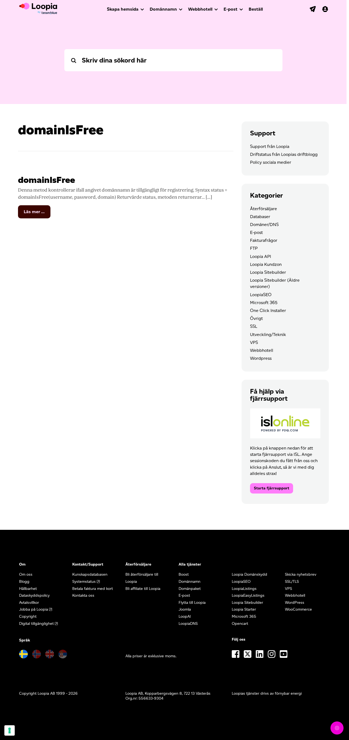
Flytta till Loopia (192, 602)
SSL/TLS (292, 581)
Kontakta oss (83, 595)
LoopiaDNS (188, 623)
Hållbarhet (28, 588)
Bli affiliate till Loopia (142, 588)
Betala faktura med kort (92, 588)
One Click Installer (268, 310)
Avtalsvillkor (29, 602)
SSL (253, 326)
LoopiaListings (244, 588)
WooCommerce (298, 609)
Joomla (185, 609)
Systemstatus (84, 581)
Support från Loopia (269, 146)
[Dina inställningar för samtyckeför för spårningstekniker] (9, 730)
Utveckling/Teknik (268, 334)
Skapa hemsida (123, 9)
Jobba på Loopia (33, 609)
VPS (254, 342)
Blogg (24, 581)
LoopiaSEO (261, 294)
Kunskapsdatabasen (89, 574)
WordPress (294, 602)
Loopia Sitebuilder (268, 272)
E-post (230, 9)
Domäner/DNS (264, 224)
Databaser (260, 216)
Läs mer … (37, 213)
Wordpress (261, 358)
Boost (184, 574)
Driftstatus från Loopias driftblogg (284, 154)
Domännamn (163, 9)
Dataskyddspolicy (34, 595)
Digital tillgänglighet (36, 623)
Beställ (256, 9)
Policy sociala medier (270, 162)
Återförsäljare (263, 208)
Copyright (28, 616)
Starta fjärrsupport (271, 488)
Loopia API (260, 256)
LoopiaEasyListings (248, 595)
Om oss (25, 574)
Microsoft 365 (264, 302)
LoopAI (185, 616)
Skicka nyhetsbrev (300, 574)
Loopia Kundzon (266, 264)
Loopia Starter (244, 609)
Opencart (240, 623)
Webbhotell (200, 9)
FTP (254, 248)
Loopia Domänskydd (249, 574)
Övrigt (256, 318)
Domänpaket (190, 588)
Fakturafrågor (263, 240)
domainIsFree (46, 179)
